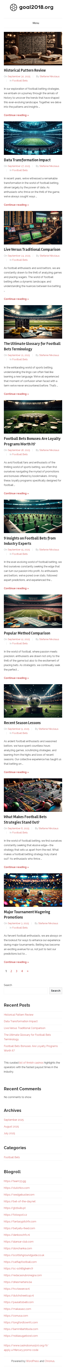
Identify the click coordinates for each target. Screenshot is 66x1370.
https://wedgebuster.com (19, 1194)
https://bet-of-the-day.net (20, 1201)
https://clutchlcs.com (17, 1187)
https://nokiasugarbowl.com (21, 1335)
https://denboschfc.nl (17, 1234)
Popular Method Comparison (27, 633)
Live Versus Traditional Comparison (32, 249)
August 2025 (11, 1126)
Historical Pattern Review (25, 70)
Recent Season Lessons (22, 723)
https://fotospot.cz (15, 1214)
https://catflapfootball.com (20, 1261)
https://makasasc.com (17, 1308)
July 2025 (9, 1133)
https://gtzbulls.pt (15, 1208)
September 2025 (14, 1119)
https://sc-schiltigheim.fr (18, 1268)
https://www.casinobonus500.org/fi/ (26, 1345)
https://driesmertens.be (18, 1282)
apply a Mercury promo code (21, 1349)
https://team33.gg (15, 1181)
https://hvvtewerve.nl (17, 1288)
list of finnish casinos (31, 1062)
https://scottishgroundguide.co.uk (24, 1255)
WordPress (32, 1361)
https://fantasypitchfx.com (20, 1221)
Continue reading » (16, 115)
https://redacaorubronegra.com (23, 1275)
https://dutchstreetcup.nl (19, 1295)
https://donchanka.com (18, 1248)
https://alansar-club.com (18, 1241)
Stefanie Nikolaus (49, 76)
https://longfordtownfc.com (21, 1322)
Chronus (49, 1361)
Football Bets (20, 80)
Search (8, 985)
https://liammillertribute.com (21, 1329)
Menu (36, 23)
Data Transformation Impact (27, 160)
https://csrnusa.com (16, 1315)
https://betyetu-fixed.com (19, 1228)
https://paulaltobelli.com (19, 1302)
